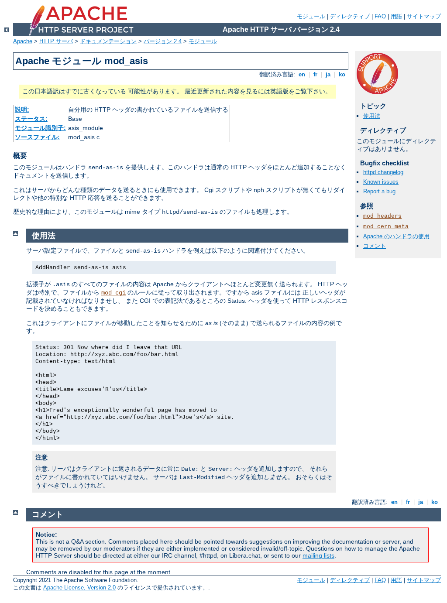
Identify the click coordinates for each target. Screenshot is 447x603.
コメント (374, 246)
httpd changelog (383, 172)
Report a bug (379, 191)
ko (342, 74)
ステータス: (31, 118)
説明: (22, 109)
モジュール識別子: (40, 127)
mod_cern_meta (386, 226)
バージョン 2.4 (163, 41)
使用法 (371, 116)
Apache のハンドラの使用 (396, 236)
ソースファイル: (37, 137)
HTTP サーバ (56, 41)
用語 (396, 16)
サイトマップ (424, 16)
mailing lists (318, 555)
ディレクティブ (350, 16)
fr (315, 74)
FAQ (380, 16)
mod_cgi (113, 292)
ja (328, 74)
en (302, 74)
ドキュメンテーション (108, 41)
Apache (22, 41)
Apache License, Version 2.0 (79, 587)
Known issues (381, 181)
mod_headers (382, 216)
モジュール (311, 16)
